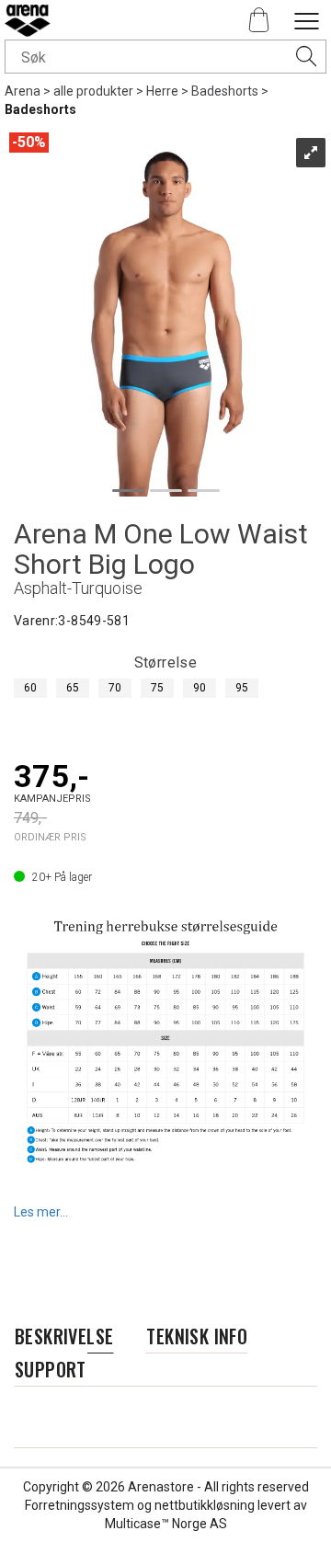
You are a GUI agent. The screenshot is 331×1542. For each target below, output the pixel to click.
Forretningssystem (79, 1505)
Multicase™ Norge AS (166, 1523)
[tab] (64, 1336)
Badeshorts (224, 91)
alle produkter (93, 91)
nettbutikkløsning (204, 1505)
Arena (22, 91)
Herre (162, 91)
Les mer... (41, 1212)
